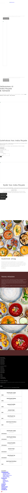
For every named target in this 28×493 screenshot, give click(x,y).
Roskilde (7, 95)
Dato (0, 149)
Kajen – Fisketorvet (6, 481)
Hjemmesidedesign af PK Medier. (15, 387)
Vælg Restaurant (2, 147)
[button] (3, 268)
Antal (0, 150)
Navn (0, 151)
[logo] (14, 2)
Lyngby (25, 94)
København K (2, 95)
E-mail (1, 152)
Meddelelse (1, 155)
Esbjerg (5, 95)
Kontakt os (4, 489)
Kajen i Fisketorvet (12, 95)
